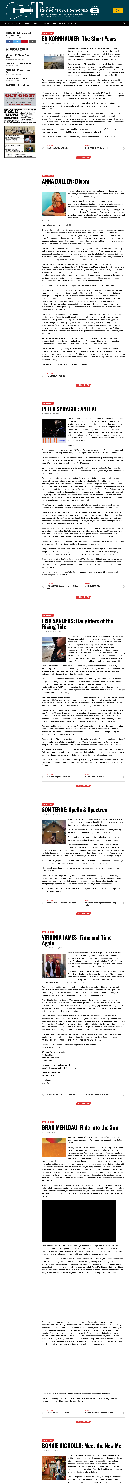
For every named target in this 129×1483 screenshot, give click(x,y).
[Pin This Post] (24, 41)
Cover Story (9, 23)
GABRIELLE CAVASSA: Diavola (16, 79)
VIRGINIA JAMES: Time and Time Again (17, 56)
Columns (27, 23)
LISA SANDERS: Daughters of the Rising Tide (18, 34)
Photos (54, 23)
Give (118, 10)
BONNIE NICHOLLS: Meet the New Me (18, 71)
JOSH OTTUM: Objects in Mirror (17, 85)
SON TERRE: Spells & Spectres (17, 49)
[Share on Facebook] (9, 41)
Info (76, 23)
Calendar (46, 23)
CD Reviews (36, 23)
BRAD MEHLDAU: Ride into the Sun (18, 64)
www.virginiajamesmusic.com (53, 1047)
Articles (18, 23)
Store (70, 23)
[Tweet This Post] (17, 41)
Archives (62, 23)
